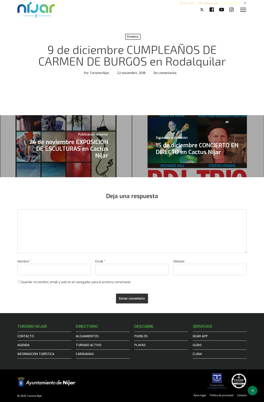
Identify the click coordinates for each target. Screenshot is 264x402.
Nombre (24, 261)
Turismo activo (88, 345)
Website (179, 261)
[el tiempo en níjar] (245, 3)
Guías (197, 345)
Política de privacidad (221, 395)
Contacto (25, 336)
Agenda (23, 345)
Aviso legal (200, 395)
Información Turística (35, 354)
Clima (197, 354)
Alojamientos (87, 336)
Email (100, 261)
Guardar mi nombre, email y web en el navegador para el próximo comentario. (76, 282)
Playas (140, 345)
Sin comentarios (164, 73)
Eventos (133, 36)
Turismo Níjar (99, 73)
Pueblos (141, 336)
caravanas (85, 354)
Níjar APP (200, 336)
